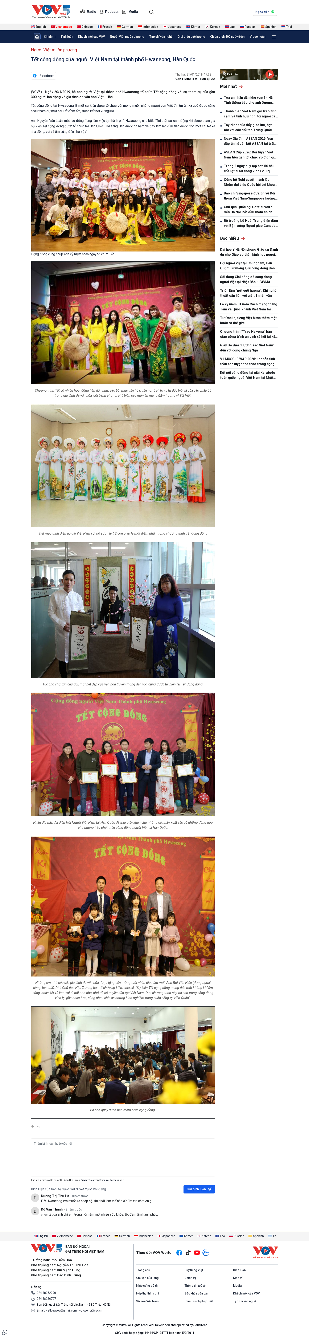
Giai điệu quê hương (191, 36)
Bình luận (67, 36)
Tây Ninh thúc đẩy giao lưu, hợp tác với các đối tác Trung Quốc (248, 127)
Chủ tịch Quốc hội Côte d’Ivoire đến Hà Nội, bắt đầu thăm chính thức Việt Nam (248, 210)
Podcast (111, 11)
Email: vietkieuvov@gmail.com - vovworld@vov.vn (69, 1310)
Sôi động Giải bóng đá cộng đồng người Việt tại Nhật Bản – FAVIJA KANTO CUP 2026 (246, 280)
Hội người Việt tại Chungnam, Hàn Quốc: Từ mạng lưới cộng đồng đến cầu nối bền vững (247, 266)
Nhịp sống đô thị (147, 1285)
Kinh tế (237, 1278)
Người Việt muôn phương (127, 36)
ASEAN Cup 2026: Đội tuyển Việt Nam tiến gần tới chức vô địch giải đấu (250, 155)
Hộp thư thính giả (147, 1293)
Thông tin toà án (195, 1285)
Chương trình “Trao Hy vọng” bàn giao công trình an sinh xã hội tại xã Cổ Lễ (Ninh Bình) (247, 334)
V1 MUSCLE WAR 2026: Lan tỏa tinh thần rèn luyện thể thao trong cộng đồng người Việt (247, 362)
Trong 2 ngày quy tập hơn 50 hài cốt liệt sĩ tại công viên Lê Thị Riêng (248, 169)
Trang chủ (143, 1270)
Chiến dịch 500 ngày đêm (227, 36)
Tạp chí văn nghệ (161, 36)
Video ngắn (257, 36)
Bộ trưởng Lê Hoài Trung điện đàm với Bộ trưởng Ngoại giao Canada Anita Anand (251, 223)
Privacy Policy (88, 1180)
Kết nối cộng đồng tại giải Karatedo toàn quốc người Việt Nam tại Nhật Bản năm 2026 (247, 375)
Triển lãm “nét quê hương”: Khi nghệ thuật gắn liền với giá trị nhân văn (248, 293)
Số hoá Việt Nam (147, 1301)
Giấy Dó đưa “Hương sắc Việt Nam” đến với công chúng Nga (247, 347)
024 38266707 (46, 1298)
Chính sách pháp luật (199, 1301)
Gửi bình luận (196, 1189)
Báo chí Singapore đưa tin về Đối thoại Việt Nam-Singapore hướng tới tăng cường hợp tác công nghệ (250, 196)
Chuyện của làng (147, 1278)
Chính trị (49, 36)
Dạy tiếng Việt (194, 1270)
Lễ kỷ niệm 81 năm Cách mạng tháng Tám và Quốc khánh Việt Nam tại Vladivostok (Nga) (248, 307)
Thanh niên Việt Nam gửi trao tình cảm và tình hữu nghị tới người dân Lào (250, 114)
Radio (91, 11)
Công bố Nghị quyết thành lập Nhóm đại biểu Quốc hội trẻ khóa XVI (249, 182)
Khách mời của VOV (91, 36)
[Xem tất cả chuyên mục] (274, 37)
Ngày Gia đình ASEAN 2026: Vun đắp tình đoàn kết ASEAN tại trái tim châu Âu (249, 141)
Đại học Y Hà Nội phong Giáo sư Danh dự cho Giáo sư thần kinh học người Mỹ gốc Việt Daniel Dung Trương (249, 252)
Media (133, 11)
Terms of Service (109, 1180)
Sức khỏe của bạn (197, 1293)
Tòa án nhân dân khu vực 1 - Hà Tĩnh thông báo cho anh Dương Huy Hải (248, 100)
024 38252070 (46, 1292)
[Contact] (5, 1332)
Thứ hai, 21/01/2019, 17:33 (193, 74)
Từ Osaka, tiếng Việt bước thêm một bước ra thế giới (248, 320)
